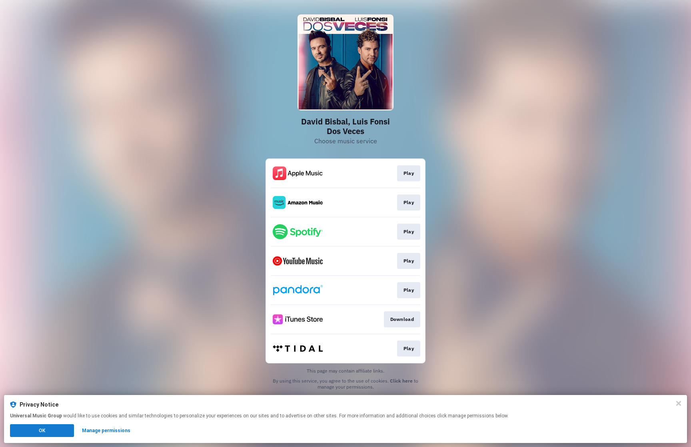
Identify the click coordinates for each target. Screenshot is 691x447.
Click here (401, 381)
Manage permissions (106, 430)
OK (42, 430)
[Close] (678, 403)
